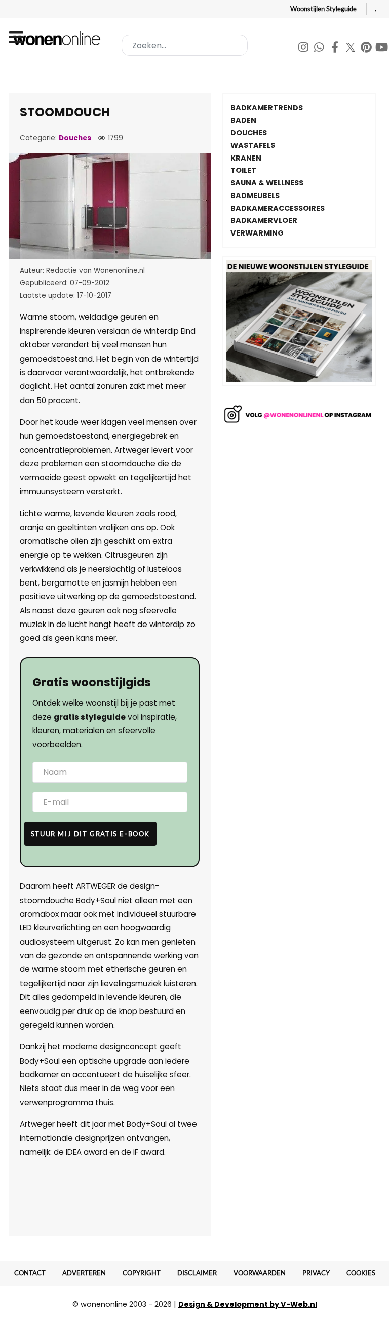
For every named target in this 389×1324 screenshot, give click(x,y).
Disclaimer (197, 1273)
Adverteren (84, 1273)
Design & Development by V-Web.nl (247, 1304)
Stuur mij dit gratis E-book (90, 834)
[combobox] (185, 45)
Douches (75, 138)
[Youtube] (382, 48)
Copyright (142, 1273)
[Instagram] (304, 48)
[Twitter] (351, 48)
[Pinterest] (367, 48)
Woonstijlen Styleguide (323, 9)
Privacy (316, 1273)
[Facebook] (335, 48)
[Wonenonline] (58, 38)
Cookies (360, 1273)
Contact (30, 1273)
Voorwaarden (260, 1273)
